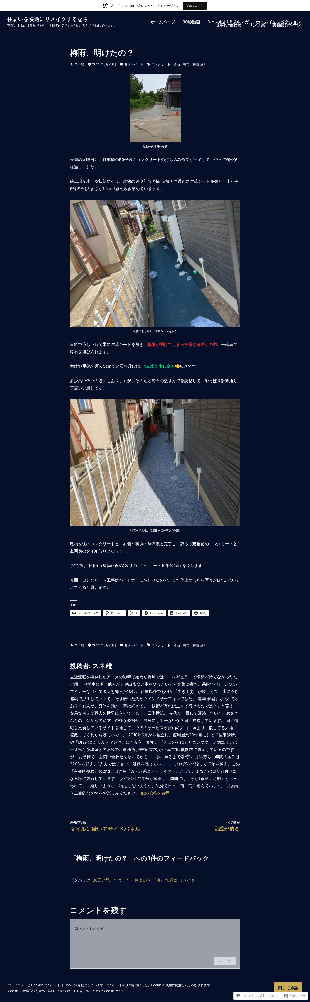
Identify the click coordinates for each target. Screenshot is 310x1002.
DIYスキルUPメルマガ (228, 22)
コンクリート (160, 64)
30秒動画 (191, 22)
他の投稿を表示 (155, 793)
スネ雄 (79, 64)
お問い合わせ (229, 25)
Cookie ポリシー (116, 991)
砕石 (177, 64)
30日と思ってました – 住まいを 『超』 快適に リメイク (144, 880)
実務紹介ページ (286, 25)
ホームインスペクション (278, 22)
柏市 (186, 64)
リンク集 (257, 25)
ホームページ (163, 22)
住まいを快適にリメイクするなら (47, 19)
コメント (225, 960)
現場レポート (133, 64)
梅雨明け (199, 64)
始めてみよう (195, 5)
